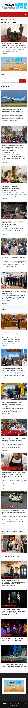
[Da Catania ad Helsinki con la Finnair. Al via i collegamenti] (14, 280)
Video (4, 434)
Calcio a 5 (9, 432)
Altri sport (10, 431)
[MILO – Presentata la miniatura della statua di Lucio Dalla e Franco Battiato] (14, 33)
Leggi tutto (4, 53)
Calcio (4, 432)
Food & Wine (5, 253)
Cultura (4, 550)
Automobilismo (16, 431)
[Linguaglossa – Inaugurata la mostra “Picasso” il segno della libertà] (14, 544)
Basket (22, 431)
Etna (8, 39)
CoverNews (23, 703)
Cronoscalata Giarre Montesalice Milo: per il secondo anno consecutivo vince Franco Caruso (13, 512)
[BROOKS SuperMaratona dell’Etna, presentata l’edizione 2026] (14, 321)
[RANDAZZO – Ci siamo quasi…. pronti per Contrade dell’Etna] (14, 246)
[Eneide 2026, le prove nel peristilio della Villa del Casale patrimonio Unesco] (14, 628)
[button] (2, 14)
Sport (4, 328)
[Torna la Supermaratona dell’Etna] (14, 357)
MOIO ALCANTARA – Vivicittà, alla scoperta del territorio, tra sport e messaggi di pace (12, 404)
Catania (4, 287)
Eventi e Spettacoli (6, 605)
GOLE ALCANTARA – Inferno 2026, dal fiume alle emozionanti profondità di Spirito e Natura (14, 666)
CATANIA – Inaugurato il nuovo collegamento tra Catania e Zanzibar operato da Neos (12, 111)
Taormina (5, 181)
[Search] (25, 14)
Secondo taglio (11, 398)
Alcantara (5, 141)
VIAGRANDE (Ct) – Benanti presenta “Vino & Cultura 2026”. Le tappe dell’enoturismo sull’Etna (13, 222)
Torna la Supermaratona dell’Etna (12, 368)
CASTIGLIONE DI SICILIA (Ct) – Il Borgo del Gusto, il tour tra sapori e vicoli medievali (13, 440)
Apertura (4, 39)
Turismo (4, 105)
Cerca (3, 75)
